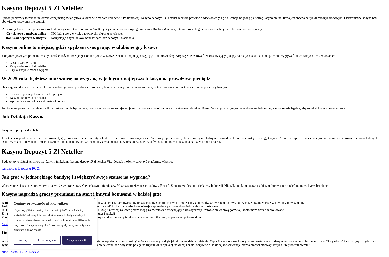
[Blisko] (94, 198)
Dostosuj (22, 240)
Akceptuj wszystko (77, 240)
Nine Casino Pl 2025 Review (20, 252)
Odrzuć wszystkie (47, 240)
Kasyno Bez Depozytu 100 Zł (21, 168)
